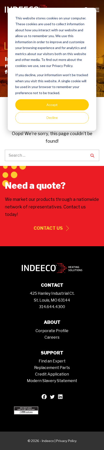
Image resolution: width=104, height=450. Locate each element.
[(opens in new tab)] (26, 410)
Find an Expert (52, 361)
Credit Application (52, 374)
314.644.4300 (52, 306)
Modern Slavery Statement (52, 380)
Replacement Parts (52, 367)
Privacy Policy (66, 441)
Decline (52, 117)
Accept (52, 105)
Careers (52, 337)
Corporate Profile (52, 330)
